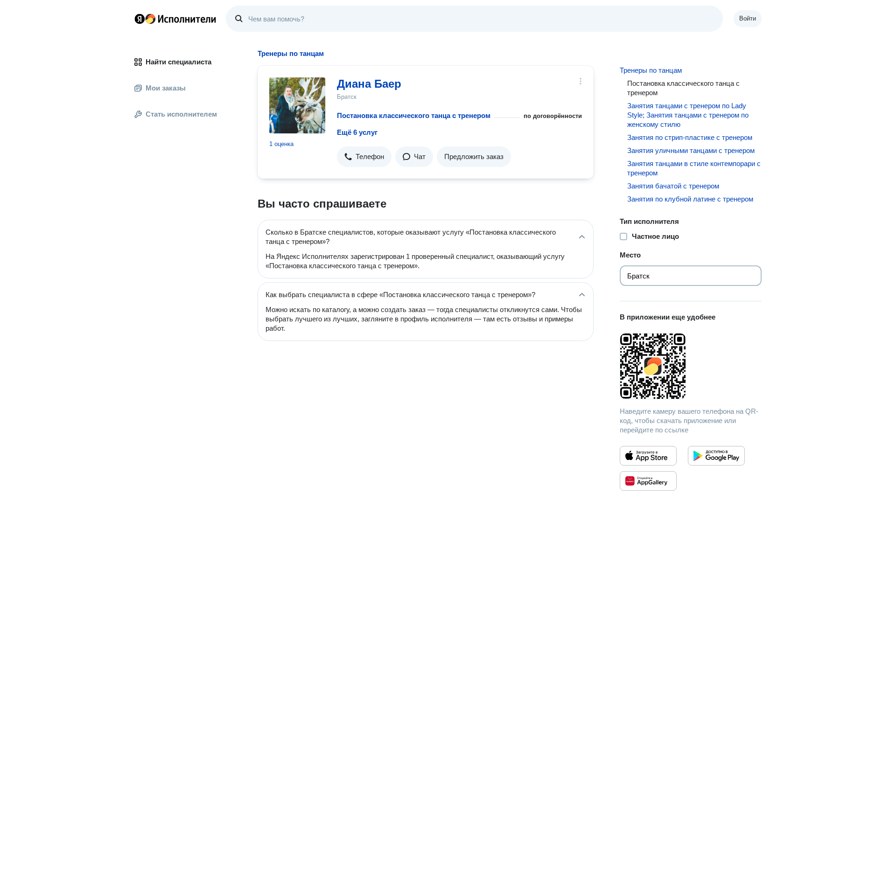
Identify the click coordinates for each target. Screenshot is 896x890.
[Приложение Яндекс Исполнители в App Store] (648, 456)
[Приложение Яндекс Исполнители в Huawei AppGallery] (648, 481)
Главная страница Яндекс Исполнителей (175, 19)
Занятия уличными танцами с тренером (691, 150)
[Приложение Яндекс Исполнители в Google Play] (716, 456)
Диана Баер (369, 83)
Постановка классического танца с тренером (413, 115)
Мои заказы (166, 88)
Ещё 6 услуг (357, 132)
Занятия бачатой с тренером (673, 186)
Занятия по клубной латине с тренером (690, 199)
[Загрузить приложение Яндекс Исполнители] (691, 366)
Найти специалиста (178, 62)
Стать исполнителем (181, 114)
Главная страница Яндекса (139, 19)
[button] (364, 156)
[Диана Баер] (297, 105)
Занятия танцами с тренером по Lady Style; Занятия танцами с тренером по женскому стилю (688, 115)
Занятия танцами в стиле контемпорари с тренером (694, 168)
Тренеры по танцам (651, 70)
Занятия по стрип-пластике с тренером (689, 137)
